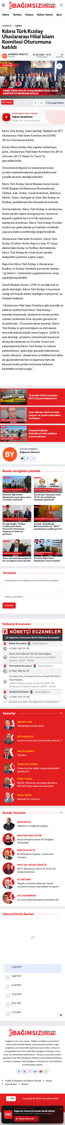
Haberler (6, 26)
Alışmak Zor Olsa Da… (29, 799)
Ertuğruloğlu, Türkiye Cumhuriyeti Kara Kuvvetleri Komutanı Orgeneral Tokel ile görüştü (14, 529)
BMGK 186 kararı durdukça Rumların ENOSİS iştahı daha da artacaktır (37, 784)
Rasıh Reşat (24, 822)
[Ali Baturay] (9, 883)
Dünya (29, 14)
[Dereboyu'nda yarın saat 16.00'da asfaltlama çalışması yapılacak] (48, 484)
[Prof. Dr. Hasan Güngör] (9, 868)
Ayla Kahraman (26, 896)
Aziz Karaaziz (25, 737)
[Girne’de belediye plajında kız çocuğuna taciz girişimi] (17, 548)
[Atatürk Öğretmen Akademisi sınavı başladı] (48, 548)
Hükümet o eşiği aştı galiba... (33, 826)
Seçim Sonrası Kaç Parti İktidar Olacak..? (39, 740)
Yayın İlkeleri (11, 1084)
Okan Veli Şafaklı (27, 764)
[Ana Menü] (3, 5)
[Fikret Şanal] (9, 782)
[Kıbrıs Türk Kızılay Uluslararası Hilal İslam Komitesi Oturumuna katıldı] (32, 80)
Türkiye (17, 14)
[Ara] (61, 6)
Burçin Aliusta (26, 850)
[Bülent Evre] (9, 724)
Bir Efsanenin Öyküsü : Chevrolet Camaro (35, 856)
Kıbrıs (5, 14)
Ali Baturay (24, 879)
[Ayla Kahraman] (9, 897)
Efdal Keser (24, 795)
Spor (59, 14)
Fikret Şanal (24, 779)
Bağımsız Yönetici (30, 452)
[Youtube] (40, 1071)
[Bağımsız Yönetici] (10, 454)
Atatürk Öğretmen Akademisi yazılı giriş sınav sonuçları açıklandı (17, 497)
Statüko (21, 755)
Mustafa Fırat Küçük (29, 836)
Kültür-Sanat (45, 14)
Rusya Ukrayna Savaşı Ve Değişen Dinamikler (35, 841)
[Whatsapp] (46, 1071)
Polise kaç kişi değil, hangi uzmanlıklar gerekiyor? (38, 770)
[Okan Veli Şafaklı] (9, 768)
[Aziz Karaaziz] (9, 738)
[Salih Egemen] (9, 753)
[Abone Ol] (55, 103)
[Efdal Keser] (9, 797)
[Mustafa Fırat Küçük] (9, 839)
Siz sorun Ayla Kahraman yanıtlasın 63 (38, 900)
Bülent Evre (24, 722)
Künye (49, 1081)
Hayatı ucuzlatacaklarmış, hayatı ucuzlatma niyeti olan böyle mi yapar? (38, 885)
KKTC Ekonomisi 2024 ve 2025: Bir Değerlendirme (36, 870)
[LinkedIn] (35, 1071)
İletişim (25, 1084)
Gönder (9, 605)
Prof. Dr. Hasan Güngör (31, 865)
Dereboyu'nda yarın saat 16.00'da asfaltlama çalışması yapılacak (47, 497)
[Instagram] (33, 458)
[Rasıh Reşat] (9, 824)
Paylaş (9, 102)
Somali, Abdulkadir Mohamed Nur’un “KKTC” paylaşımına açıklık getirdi (48, 526)
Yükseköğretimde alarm (30, 726)
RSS (12, 1098)
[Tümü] (61, 713)
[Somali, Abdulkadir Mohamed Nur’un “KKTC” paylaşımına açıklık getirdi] (48, 513)
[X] (24, 1071)
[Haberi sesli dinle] (6, 117)
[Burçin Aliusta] (9, 854)
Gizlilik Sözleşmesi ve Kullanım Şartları (23, 1081)
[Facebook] (27, 458)
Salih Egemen (25, 751)
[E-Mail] (22, 458)
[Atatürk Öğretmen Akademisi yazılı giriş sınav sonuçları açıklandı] (17, 484)
